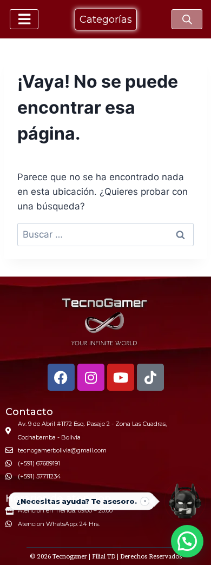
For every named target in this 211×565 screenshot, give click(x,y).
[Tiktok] (150, 377)
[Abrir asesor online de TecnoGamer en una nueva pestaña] (185, 501)
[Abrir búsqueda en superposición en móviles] (187, 19)
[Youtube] (120, 377)
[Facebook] (61, 377)
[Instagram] (90, 377)
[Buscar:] (105, 234)
